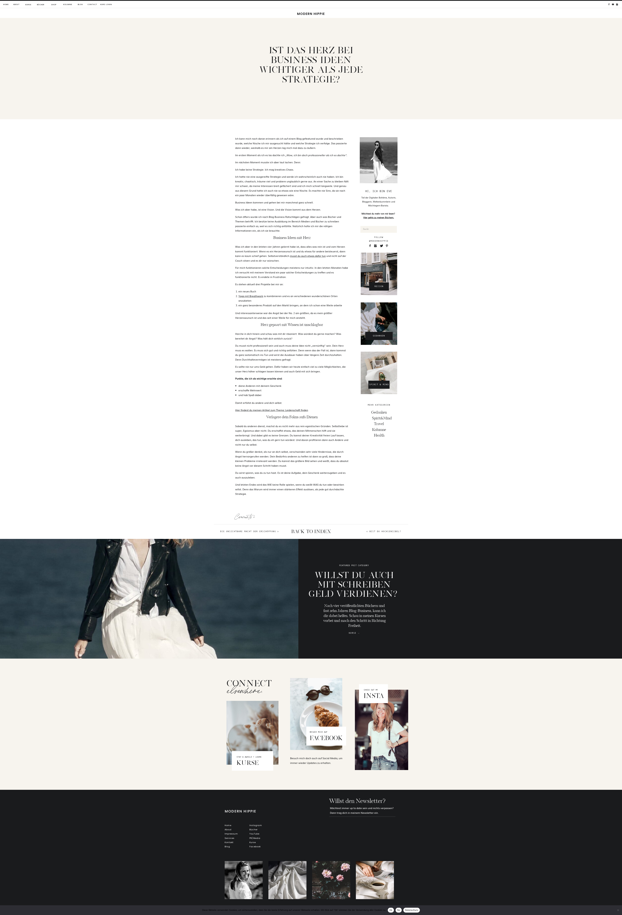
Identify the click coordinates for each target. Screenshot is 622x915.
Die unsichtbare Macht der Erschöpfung (248, 531)
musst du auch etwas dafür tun (308, 256)
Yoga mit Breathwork (250, 296)
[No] (618, 910)
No (398, 910)
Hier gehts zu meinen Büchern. (378, 217)
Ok (390, 910)
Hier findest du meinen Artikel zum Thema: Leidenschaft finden (271, 410)
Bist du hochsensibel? (385, 531)
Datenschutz (411, 910)
